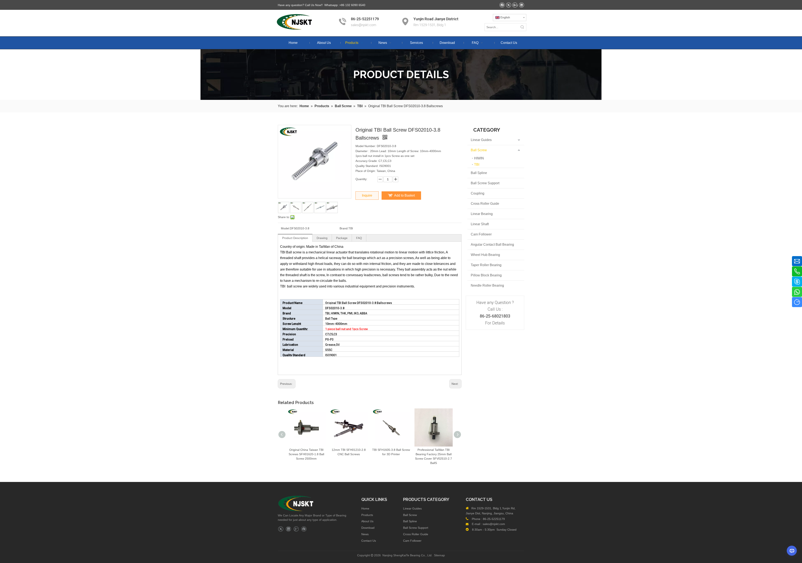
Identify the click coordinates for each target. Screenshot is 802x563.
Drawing (322, 238)
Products (367, 515)
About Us (367, 521)
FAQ (359, 238)
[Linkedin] (288, 529)
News (365, 534)
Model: (285, 228)
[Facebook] (303, 529)
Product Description (295, 238)
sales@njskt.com (364, 25)
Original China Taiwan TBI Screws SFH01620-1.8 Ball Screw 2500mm (306, 454)
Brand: (344, 228)
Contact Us (368, 540)
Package (342, 238)
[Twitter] (280, 529)
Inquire (367, 195)
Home (365, 508)
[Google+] (296, 529)
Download (367, 527)
